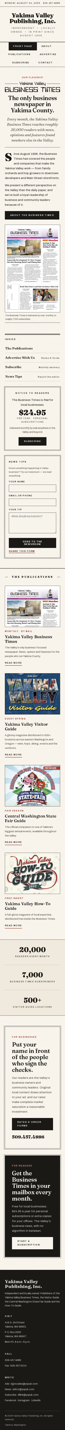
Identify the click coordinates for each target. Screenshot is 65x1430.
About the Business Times (32, 215)
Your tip (15, 509)
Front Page (22, 46)
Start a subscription (28, 1243)
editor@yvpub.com (23, 1389)
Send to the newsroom (32, 543)
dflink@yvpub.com (28, 1394)
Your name (17, 481)
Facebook (10, 1400)
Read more (13, 663)
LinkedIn (36, 1400)
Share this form (22, 551)
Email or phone (20, 495)
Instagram (24, 1400)
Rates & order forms (29, 1124)
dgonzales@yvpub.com (24, 1383)
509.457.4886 (51, 3)
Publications (19, 54)
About (46, 46)
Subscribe (20, 62)
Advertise (48, 54)
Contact (45, 62)
